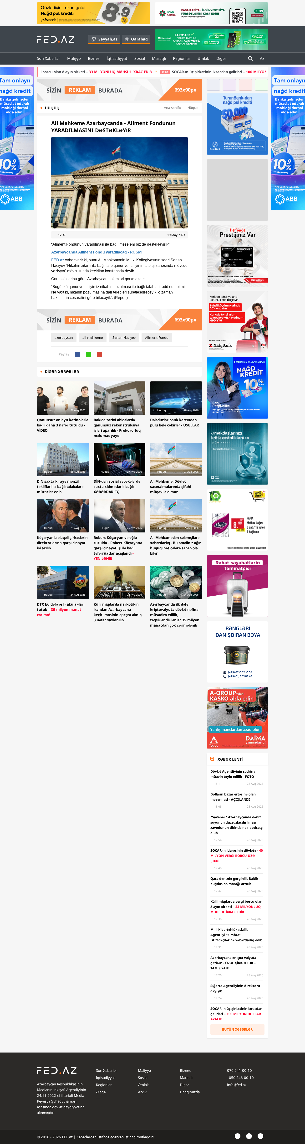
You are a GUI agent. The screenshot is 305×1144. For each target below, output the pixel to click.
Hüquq (193, 107)
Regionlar (181, 58)
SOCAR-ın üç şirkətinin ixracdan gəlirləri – (160, 71)
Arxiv (142, 1091)
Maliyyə (74, 58)
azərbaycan (64, 337)
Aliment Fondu (156, 337)
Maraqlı (159, 58)
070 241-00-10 (239, 1070)
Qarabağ (139, 39)
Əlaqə (101, 1091)
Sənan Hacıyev (124, 337)
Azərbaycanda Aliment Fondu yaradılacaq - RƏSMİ (96, 252)
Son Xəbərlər (48, 58)
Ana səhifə (172, 107)
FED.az (57, 260)
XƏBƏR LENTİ (230, 759)
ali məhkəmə (92, 337)
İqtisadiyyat (117, 58)
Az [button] (262, 58)
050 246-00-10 (241, 1077)
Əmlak (203, 58)
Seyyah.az (107, 39)
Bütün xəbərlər (237, 1029)
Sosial (139, 58)
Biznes (94, 58)
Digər (221, 58)
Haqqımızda (190, 1091)
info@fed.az (236, 1084)
